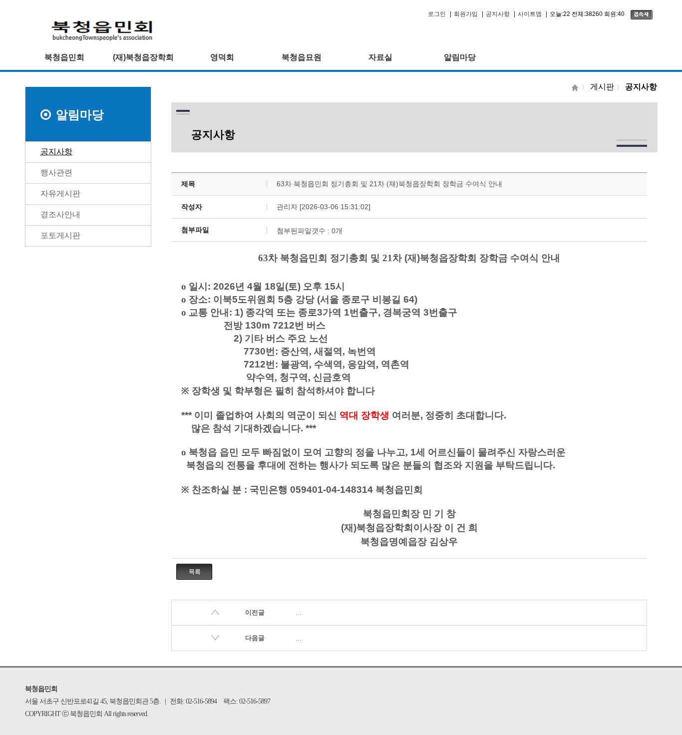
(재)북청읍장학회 (143, 57)
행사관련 (56, 172)
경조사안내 (60, 214)
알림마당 (460, 57)
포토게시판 (60, 235)
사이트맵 (530, 13)
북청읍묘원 (302, 57)
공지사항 (498, 13)
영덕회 (222, 57)
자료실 (380, 57)
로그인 (437, 13)
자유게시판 (60, 193)
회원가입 (466, 13)
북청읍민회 (64, 57)
